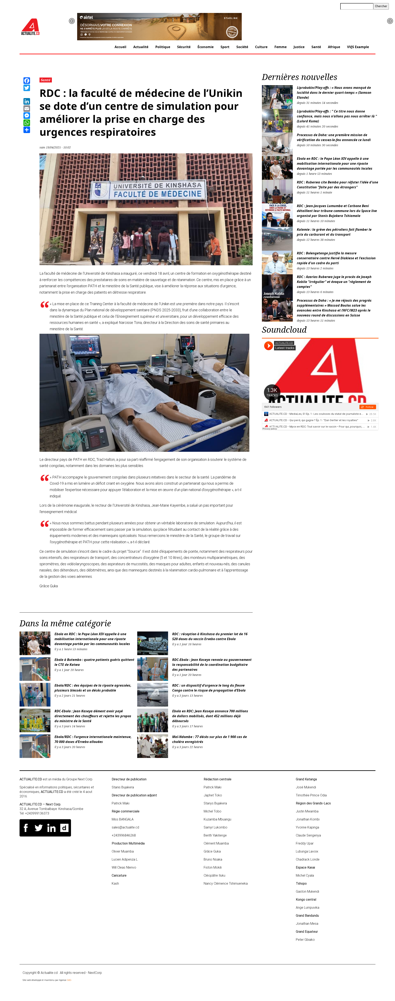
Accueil (120, 47)
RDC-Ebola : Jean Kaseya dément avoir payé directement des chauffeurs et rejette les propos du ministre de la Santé (93, 716)
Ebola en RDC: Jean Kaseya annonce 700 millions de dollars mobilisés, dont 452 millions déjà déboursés (210, 716)
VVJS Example (358, 47)
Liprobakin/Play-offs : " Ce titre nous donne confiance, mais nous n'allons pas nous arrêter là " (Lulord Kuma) (337, 116)
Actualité (140, 47)
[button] (72, 21)
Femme (280, 47)
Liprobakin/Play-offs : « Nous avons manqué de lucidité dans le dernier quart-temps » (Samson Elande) (334, 92)
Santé (316, 47)
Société (242, 47)
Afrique (334, 47)
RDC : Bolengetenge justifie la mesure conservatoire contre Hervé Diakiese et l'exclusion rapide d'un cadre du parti (336, 258)
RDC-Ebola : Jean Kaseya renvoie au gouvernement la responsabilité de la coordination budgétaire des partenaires (212, 664)
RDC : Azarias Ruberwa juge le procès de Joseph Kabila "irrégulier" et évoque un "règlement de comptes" (334, 282)
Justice (299, 47)
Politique (162, 47)
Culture (261, 47)
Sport (225, 47)
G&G (69, 980)
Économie (206, 47)
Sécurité (184, 47)
